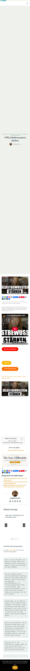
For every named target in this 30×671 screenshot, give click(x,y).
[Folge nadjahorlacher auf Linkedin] (17, 501)
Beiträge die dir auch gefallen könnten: (13, 442)
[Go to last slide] (6, 525)
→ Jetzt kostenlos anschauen (15, 450)
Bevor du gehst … (13, 441)
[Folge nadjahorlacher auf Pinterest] (20, 501)
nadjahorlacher (17, 144)
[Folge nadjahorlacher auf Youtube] (15, 501)
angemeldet (12, 550)
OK (15, 667)
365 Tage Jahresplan (10, 349)
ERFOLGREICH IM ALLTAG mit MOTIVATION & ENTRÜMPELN (14, 134)
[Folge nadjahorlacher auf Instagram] (12, 501)
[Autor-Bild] (10, 144)
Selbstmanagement (15, 135)
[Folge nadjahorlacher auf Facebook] (10, 501)
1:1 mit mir (6, 363)
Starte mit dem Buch (10, 369)
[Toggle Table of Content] (21, 439)
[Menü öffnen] (27, 3)
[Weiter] (24, 525)
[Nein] (28, 665)
